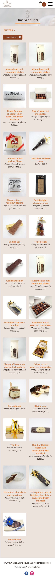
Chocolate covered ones (41, 160)
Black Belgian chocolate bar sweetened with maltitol (14, 115)
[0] (40, 3)
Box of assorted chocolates (40, 112)
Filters (8, 30)
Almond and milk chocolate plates (40, 70)
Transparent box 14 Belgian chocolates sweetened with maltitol (40, 496)
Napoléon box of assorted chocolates (40, 324)
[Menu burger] (50, 3)
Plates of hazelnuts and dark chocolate (14, 365)
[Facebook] (26, 573)
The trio (14, 444)
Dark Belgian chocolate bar (40, 201)
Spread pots (14, 406)
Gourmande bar (14, 280)
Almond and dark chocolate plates (14, 70)
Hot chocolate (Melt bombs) (14, 324)
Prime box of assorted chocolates (40, 365)
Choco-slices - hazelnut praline (14, 201)
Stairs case (40, 406)
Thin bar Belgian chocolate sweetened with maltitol (40, 449)
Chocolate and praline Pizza (14, 160)
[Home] (7, 4)
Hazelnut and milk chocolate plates (40, 282)
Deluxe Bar (14, 241)
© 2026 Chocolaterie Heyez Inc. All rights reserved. (27, 563)
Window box (14, 539)
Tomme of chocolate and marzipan (14, 493)
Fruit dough (40, 241)
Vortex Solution (33, 567)
